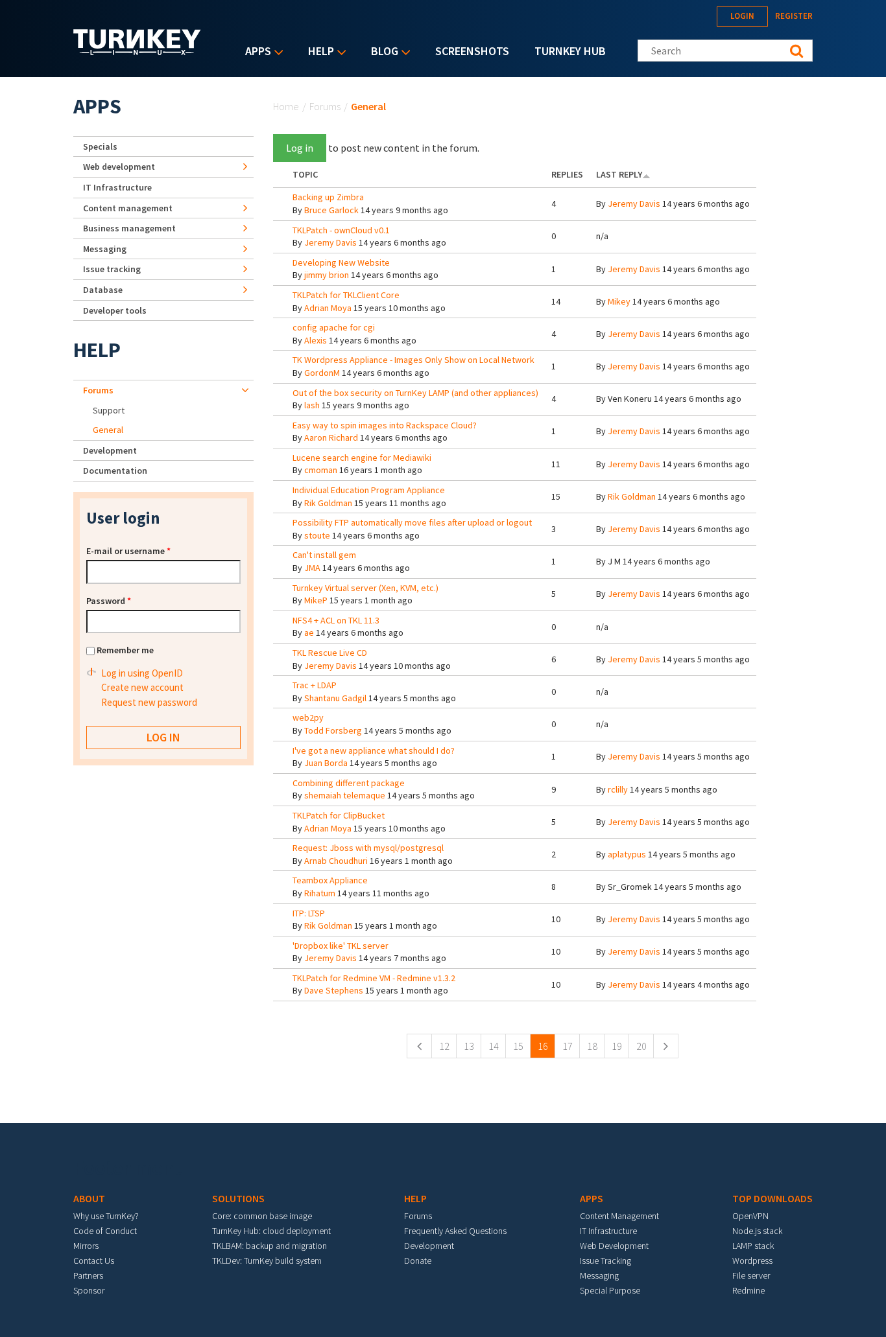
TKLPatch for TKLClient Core (346, 295)
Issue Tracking (605, 1260)
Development (110, 450)
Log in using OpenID (142, 673)
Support (109, 410)
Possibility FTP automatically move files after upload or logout (412, 522)
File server (751, 1275)
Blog (381, 52)
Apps (255, 52)
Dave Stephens (333, 990)
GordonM (322, 372)
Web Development (614, 1245)
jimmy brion (326, 275)
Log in (299, 147)
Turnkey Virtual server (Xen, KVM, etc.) (365, 588)
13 (469, 1046)
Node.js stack (757, 1231)
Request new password (149, 702)
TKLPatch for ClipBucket (339, 815)
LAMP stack (753, 1245)
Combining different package (349, 783)
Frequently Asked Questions (455, 1231)
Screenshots (472, 50)
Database (103, 290)
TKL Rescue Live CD (330, 652)
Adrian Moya (328, 308)
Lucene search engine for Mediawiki (362, 457)
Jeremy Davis (634, 203)
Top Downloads (772, 1198)
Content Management (619, 1216)
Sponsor (88, 1290)
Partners (88, 1275)
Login (742, 15)
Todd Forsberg (333, 730)
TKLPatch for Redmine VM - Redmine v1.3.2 (374, 978)
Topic (305, 174)
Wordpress (752, 1260)
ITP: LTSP (309, 913)
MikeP (316, 600)
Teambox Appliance (330, 880)
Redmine (748, 1290)
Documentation (115, 470)
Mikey (619, 301)
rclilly (618, 789)
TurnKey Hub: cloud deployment (271, 1231)
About (89, 1198)
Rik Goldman (328, 503)
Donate (417, 1260)
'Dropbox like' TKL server (341, 945)
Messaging (104, 249)
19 (617, 1046)
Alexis (315, 340)
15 (518, 1046)
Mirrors (86, 1245)
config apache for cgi (334, 327)
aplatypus (627, 854)
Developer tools (115, 310)
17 (567, 1046)
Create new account (142, 687)
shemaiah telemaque (344, 795)
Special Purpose (610, 1290)
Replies (567, 174)
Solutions (238, 1198)
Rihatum (319, 893)
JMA (312, 568)
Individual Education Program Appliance (369, 490)
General (108, 430)
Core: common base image (262, 1216)
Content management (128, 208)
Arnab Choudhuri (336, 860)
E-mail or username (128, 551)
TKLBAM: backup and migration (269, 1245)
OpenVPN (750, 1216)
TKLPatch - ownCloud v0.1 (341, 230)
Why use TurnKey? (106, 1216)
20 (641, 1046)
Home (286, 106)
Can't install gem (324, 555)
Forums (325, 106)
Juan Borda (326, 763)
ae (309, 632)
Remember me (125, 650)
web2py (308, 717)
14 (493, 1046)
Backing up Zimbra (328, 197)
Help (318, 52)
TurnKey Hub (570, 50)
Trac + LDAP (315, 685)
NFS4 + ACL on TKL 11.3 (336, 620)
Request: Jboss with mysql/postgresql (368, 848)
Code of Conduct (105, 1231)
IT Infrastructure (117, 187)
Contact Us (93, 1260)
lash (312, 405)
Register (794, 15)
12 (444, 1046)
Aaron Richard (331, 437)
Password (108, 601)
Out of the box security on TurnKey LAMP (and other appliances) (415, 393)
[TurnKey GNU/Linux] (137, 51)
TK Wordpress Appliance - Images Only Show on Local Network (413, 360)
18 (592, 1046)
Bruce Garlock (331, 210)
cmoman (320, 470)
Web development (119, 166)
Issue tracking (112, 269)
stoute (317, 535)
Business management (129, 228)
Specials (100, 146)
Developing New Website (341, 262)
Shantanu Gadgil (335, 698)
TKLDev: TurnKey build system (267, 1260)
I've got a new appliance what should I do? (374, 750)
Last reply (619, 174)
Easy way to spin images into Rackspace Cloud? (385, 425)
